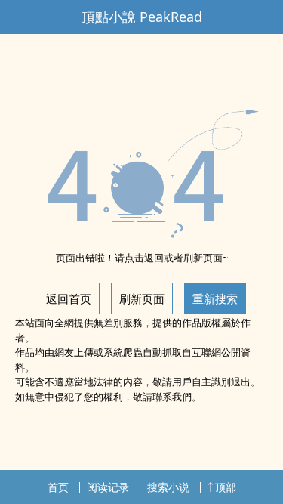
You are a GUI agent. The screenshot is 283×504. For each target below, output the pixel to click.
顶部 (225, 487)
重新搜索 (215, 298)
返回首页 (68, 298)
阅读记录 (108, 487)
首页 (58, 487)
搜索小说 (168, 487)
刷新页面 (142, 298)
